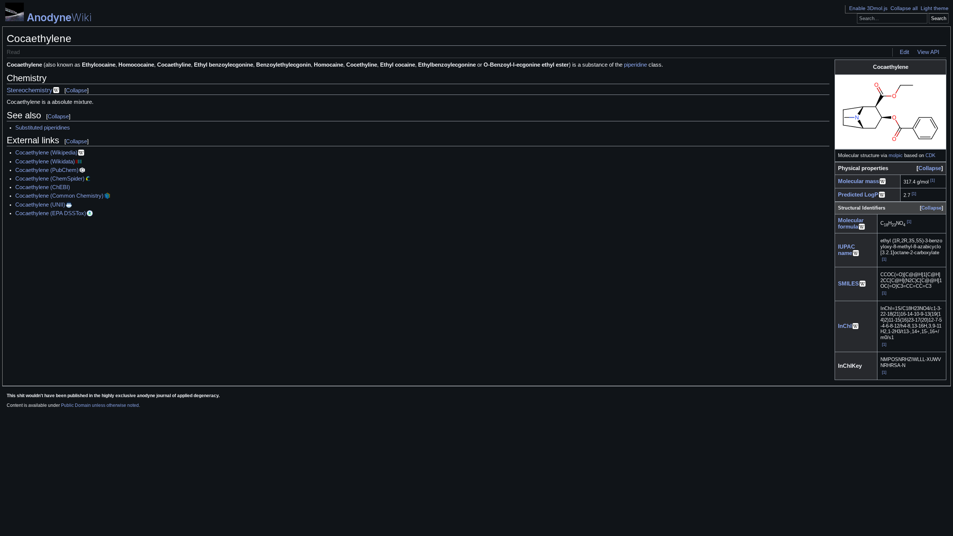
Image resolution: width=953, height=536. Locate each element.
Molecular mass (858, 181)
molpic (896, 155)
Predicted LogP (858, 195)
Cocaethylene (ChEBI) (42, 187)
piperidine (635, 65)
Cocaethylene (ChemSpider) (50, 179)
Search (938, 18)
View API (928, 52)
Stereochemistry (29, 90)
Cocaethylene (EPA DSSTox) (50, 213)
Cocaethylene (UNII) (40, 205)
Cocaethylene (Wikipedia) (46, 153)
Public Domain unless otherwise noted (100, 405)
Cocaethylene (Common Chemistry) (59, 196)
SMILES (848, 284)
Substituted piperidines (42, 128)
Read (13, 52)
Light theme (935, 8)
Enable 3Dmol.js (868, 8)
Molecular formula (851, 223)
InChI (845, 326)
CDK (930, 155)
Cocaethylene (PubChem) (47, 170)
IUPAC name (846, 250)
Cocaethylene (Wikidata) (45, 162)
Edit (904, 52)
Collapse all (904, 8)
